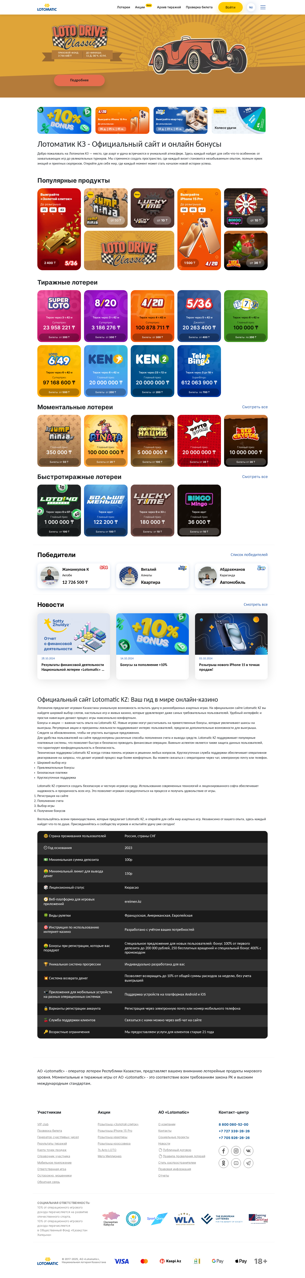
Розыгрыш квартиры (112, 1137)
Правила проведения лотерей (184, 1156)
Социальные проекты (173, 1137)
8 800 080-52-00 (233, 1124)
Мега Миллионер (110, 1156)
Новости (164, 1143)
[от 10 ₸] (152, 208)
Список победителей (249, 555)
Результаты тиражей (52, 1143)
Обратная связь (48, 1182)
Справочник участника (53, 1156)
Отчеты (163, 1175)
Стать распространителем (177, 1162)
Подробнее (79, 80)
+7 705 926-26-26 (234, 1138)
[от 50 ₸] (106, 208)
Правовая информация (174, 1169)
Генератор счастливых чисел (58, 1137)
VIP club (43, 1124)
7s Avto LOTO (107, 1150)
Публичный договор (177, 1150)
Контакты (165, 1130)
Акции (140, 7)
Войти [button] (230, 7)
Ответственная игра (51, 1169)
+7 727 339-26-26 (234, 1131)
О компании (166, 1124)
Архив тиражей (169, 7)
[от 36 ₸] (246, 250)
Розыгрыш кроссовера (114, 1143)
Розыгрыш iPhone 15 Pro (115, 1130)
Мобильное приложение (54, 1162)
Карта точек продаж (52, 1150)
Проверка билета (199, 7)
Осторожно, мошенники (54, 1175)
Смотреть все (256, 605)
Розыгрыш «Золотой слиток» (118, 1124)
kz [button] (251, 7)
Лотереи (123, 7)
